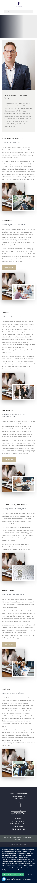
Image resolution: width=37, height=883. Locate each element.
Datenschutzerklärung (12, 837)
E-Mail (11, 31)
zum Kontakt (9, 268)
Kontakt (18, 839)
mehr (30, 874)
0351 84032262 (15, 21)
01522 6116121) (20, 23)
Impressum (27, 837)
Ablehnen (7, 874)
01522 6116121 (20, 829)
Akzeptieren (18, 874)
